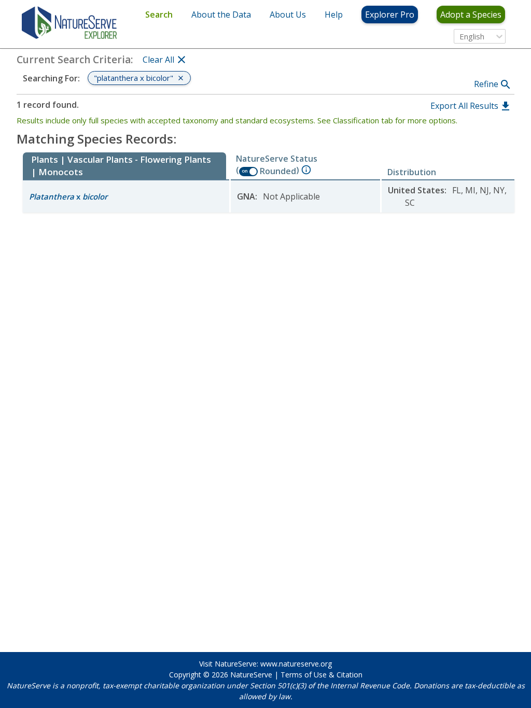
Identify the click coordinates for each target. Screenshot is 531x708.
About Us (288, 14)
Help (334, 14)
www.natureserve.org (296, 664)
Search (159, 14)
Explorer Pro (389, 14)
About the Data (221, 14)
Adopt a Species (470, 14)
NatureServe (251, 674)
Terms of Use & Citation (321, 674)
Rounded (278, 171)
